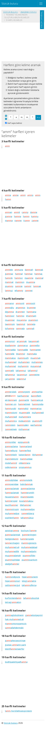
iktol (20, 353)
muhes (37, 362)
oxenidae (11, 484)
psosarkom (29, 559)
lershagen (12, 543)
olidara (24, 463)
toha (9, 328)
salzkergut (12, 585)
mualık (24, 412)
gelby (35, 345)
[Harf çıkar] (6, 118)
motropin (12, 509)
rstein (10, 425)
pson (33, 320)
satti (9, 370)
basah (33, 341)
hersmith (27, 492)
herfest (25, 450)
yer (29, 290)
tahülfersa (29, 585)
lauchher (11, 505)
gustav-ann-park (15, 644)
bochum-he (29, 530)
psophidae (12, 559)
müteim (24, 421)
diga (9, 311)
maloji (23, 408)
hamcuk (37, 400)
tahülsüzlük (31, 598)
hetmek (24, 404)
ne (18, 220)
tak (37, 286)
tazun (22, 374)
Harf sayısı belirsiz (14, 123)
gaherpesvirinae (15, 640)
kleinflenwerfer (14, 649)
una (19, 269)
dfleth (36, 395)
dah (29, 269)
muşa (22, 320)
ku (34, 216)
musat (35, 366)
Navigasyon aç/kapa (42, 19)
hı (26, 216)
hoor (9, 315)
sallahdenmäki (14, 627)
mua (30, 282)
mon (19, 282)
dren (20, 311)
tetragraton (13, 602)
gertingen (29, 534)
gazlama (11, 446)
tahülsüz (27, 517)
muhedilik (12, 551)
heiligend (12, 539)
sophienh (12, 517)
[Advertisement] (23, 41)
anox (20, 307)
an (8, 212)
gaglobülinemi (14, 615)
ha (17, 216)
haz (28, 273)
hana (31, 311)
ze (35, 220)
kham (31, 315)
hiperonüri (12, 581)
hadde (22, 349)
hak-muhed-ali (14, 619)
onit (20, 303)
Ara (38, 117)
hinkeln (11, 454)
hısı (20, 315)
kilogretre (29, 581)
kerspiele (27, 539)
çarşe (10, 378)
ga (8, 216)
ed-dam (11, 400)
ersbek (10, 391)
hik (9, 278)
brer (31, 307)
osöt (30, 303)
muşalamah (13, 555)
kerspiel (11, 501)
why (19, 290)
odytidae (11, 480)
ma (9, 220)
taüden (23, 425)
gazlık (24, 400)
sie (18, 286)
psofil (37, 421)
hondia (37, 404)
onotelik (26, 480)
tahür (10, 374)
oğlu (9, 307)
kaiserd (24, 454)
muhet (10, 366)
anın (9, 303)
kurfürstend (13, 598)
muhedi (38, 412)
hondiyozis (12, 576)
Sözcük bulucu (10, 3)
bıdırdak (26, 484)
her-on (10, 404)
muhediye (28, 509)
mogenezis (28, 543)
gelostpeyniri (34, 615)
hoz (18, 278)
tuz (9, 290)
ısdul (21, 378)
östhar (24, 429)
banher (23, 395)
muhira (11, 421)
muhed (10, 362)
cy (25, 212)
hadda (10, 349)
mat (9, 282)
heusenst (12, 496)
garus (23, 345)
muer (10, 320)
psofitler (29, 555)
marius (36, 408)
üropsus (25, 467)
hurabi (10, 408)
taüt (20, 324)
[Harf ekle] (6, 115)
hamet (35, 349)
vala (20, 328)
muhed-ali (12, 547)
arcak (22, 341)
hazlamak (12, 492)
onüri (10, 341)
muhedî (11, 416)
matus (10, 358)
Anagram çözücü (28, 12)
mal (39, 278)
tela (31, 324)
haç (38, 273)
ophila (37, 391)
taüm (10, 324)
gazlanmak (12, 534)
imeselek (27, 496)
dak (39, 269)
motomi (11, 412)
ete (9, 269)
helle (9, 353)
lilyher (37, 454)
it (17, 212)
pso (9, 286)
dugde (10, 345)
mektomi (11, 458)
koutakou (26, 501)
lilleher (25, 505)
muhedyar (12, 513)
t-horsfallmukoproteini (18, 711)
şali (30, 328)
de (33, 212)
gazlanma (28, 488)
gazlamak (12, 488)
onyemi (24, 391)
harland (26, 446)
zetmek (11, 429)
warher (36, 425)
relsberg (27, 513)
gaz (9, 273)
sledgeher (12, 563)
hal (19, 273)
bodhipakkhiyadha (16, 661)
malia (32, 353)
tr (26, 220)
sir (27, 286)
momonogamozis (15, 623)
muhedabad (29, 547)
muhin (23, 366)
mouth (23, 358)
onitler (10, 442)
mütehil (11, 463)
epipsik (24, 442)
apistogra (12, 530)
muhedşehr (29, 551)
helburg (11, 450)
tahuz (21, 370)
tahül (32, 370)
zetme (34, 374)
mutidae (26, 458)
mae (29, 278)
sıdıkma (11, 467)
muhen (24, 362)
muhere (25, 416)
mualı (35, 358)
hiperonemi (30, 576)
